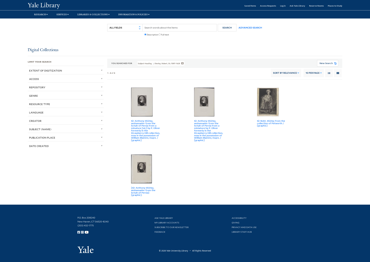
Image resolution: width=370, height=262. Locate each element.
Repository (37, 87)
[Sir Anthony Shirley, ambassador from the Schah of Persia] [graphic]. (143, 191)
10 (313, 73)
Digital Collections (43, 50)
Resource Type (39, 104)
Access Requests (268, 5)
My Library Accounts (167, 223)
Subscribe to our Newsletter (172, 227)
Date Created (39, 146)
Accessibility (239, 218)
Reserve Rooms (316, 5)
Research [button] (40, 14)
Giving (235, 223)
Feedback (160, 232)
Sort (285, 73)
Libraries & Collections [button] (92, 14)
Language (36, 112)
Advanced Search (250, 27)
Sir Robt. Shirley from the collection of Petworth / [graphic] (271, 123)
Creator (35, 121)
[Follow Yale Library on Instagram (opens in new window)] (82, 232)
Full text (165, 35)
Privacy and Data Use (244, 227)
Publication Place (42, 137)
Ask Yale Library (297, 5)
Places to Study (335, 5)
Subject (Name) (40, 129)
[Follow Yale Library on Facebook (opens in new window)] (78, 232)
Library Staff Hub (242, 232)
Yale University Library (51, 5)
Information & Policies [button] (133, 14)
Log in (283, 5)
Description (152, 35)
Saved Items (250, 5)
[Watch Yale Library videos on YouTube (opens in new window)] (86, 232)
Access (34, 79)
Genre (33, 95)
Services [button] (61, 14)
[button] (227, 27)
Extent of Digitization (45, 70)
